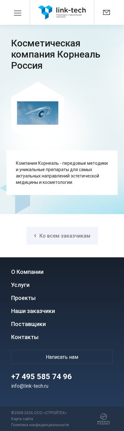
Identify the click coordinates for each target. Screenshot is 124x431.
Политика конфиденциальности (40, 425)
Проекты (23, 298)
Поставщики (28, 324)
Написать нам (62, 357)
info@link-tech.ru (29, 386)
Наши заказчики (33, 311)
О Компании (27, 271)
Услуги (20, 285)
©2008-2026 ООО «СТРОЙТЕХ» (39, 413)
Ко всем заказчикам (64, 236)
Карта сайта (22, 419)
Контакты (24, 337)
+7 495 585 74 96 (41, 376)
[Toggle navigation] (20, 12)
